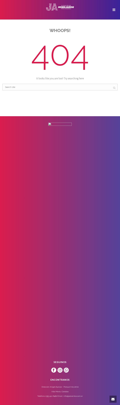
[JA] (60, 7)
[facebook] (53, 370)
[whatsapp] (66, 370)
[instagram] (60, 370)
